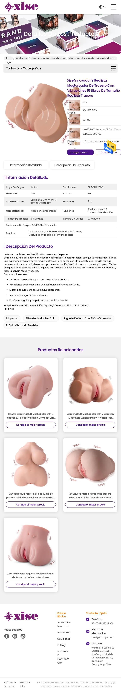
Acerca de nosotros (64, 624)
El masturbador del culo (40, 318)
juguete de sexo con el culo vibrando (87, 318)
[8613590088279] (23, 636)
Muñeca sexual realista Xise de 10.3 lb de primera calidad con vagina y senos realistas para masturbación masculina (30, 495)
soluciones (63, 639)
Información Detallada (26, 165)
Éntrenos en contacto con (63, 657)
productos (63, 632)
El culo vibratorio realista (22, 325)
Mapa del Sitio (25, 684)
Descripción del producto (72, 165)
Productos (21, 58)
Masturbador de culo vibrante (48, 58)
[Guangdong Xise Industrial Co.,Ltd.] (21, 7)
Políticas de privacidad (10, 684)
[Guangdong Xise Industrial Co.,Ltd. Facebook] (6, 636)
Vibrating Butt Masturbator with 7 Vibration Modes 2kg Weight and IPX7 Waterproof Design (90, 416)
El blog (61, 645)
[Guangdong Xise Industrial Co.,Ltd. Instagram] (15, 636)
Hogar (8, 58)
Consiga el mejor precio (82, 152)
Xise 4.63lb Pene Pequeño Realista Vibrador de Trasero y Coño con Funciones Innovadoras (30, 575)
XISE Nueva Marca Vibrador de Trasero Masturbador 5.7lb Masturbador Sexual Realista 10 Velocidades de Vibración (90, 495)
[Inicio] (21, 620)
